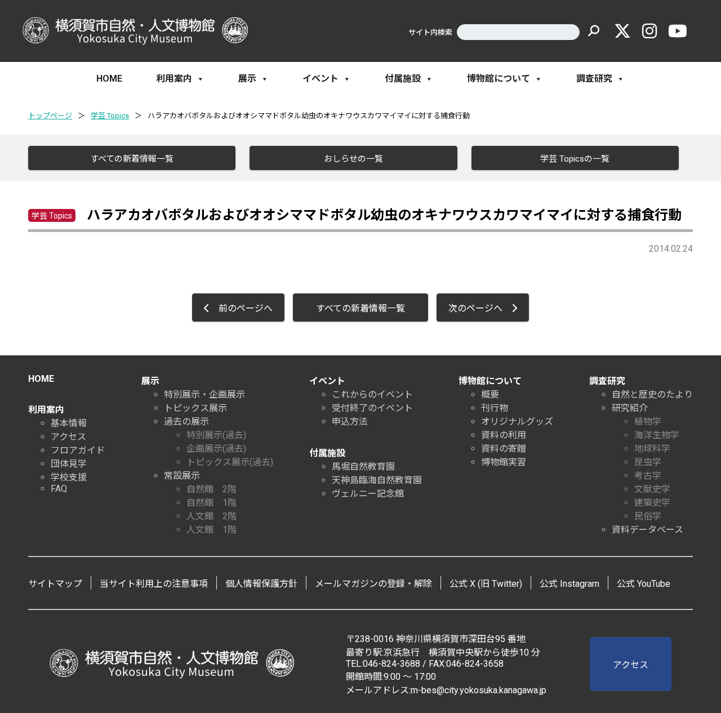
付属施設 (403, 78)
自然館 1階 (211, 502)
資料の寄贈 (503, 448)
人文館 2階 (211, 516)
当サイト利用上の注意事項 (154, 583)
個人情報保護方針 (261, 583)
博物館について (498, 78)
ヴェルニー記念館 (368, 493)
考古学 (647, 475)
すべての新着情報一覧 (131, 159)
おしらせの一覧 (353, 159)
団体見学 (69, 463)
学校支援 (69, 477)
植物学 (647, 421)
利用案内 (174, 78)
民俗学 (647, 516)
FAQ (59, 488)
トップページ (50, 116)
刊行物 (494, 408)
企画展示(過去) (216, 448)
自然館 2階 (211, 489)
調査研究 (594, 78)
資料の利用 (503, 435)
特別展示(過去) (216, 435)
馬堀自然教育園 (363, 466)
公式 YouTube (643, 583)
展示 (247, 78)
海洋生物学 (656, 435)
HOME (109, 78)
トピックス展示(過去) (229, 462)
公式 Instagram (569, 583)
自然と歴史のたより (652, 394)
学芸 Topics (110, 116)
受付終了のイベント (372, 408)
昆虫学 (647, 462)
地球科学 (652, 448)
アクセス (68, 436)
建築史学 (652, 502)
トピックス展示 (195, 408)
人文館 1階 (211, 529)
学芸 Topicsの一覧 (574, 159)
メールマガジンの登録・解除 (373, 583)
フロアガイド (78, 450)
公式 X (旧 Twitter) (485, 583)
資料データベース (647, 529)
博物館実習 (503, 462)
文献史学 (652, 489)
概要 (490, 394)
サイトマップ (55, 583)
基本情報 (69, 423)
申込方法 (350, 421)
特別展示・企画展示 (204, 394)
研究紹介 (630, 408)
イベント (320, 78)
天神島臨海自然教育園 (377, 480)
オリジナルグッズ (517, 421)
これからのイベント (372, 394)
